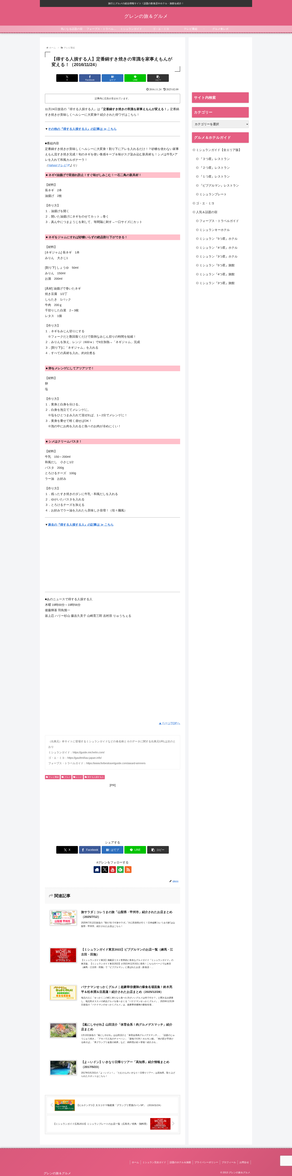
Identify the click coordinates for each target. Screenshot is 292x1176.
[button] (158, 78)
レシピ (79, 777)
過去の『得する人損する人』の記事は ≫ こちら (81, 524)
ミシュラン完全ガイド (154, 1162)
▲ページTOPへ (169, 723)
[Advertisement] (73, 562)
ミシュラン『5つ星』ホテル (218, 238)
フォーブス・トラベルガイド (219, 221)
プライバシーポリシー (206, 1162)
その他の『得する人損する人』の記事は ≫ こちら (82, 129)
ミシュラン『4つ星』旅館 (217, 274)
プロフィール (229, 1162)
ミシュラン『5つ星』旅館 (217, 265)
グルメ (67, 777)
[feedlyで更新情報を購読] (120, 869)
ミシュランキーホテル (214, 230)
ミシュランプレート (213, 194)
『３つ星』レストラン (214, 159)
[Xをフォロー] (104, 869)
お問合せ (244, 1162)
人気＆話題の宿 (206, 212)
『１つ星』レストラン (214, 176)
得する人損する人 (96, 777)
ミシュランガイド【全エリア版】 (219, 150)
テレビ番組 (54, 777)
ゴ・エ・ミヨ (205, 203)
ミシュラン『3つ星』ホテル (218, 256)
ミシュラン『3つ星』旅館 (217, 283)
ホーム (135, 1162)
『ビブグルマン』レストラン (219, 185)
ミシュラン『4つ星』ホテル (218, 247)
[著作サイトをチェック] (97, 869)
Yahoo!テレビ (57, 165)
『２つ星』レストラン (214, 167)
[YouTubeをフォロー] (112, 869)
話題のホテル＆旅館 (180, 1162)
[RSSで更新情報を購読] (128, 869)
